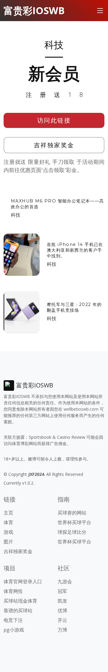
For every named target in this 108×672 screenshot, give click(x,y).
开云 (62, 620)
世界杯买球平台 (74, 522)
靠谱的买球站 (18, 610)
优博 (62, 610)
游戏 (8, 532)
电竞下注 (13, 620)
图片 (8, 541)
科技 (15, 215)
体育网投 (13, 591)
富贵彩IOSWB (34, 10)
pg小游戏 (14, 629)
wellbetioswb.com (81, 409)
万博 (62, 629)
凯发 (62, 600)
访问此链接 (54, 120)
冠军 (62, 591)
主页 (8, 512)
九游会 (65, 581)
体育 (8, 522)
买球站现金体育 (20, 600)
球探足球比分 (72, 532)
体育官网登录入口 (23, 581)
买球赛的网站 (72, 512)
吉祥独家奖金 (54, 145)
